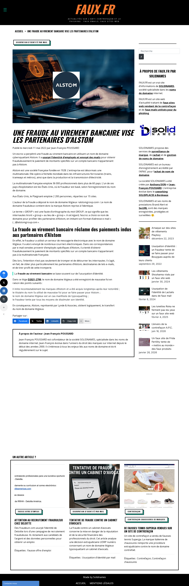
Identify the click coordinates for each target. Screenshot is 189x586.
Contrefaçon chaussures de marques (146, 519)
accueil (19, 31)
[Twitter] (4, 282)
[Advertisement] (157, 407)
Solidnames (99, 577)
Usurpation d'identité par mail (98, 557)
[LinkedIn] (4, 291)
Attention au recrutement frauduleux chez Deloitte (38, 521)
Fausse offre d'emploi (28, 511)
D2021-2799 (34, 279)
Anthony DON (158, 184)
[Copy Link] (4, 299)
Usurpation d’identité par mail (31, 42)
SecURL (143, 208)
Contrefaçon (134, 511)
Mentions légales (101, 583)
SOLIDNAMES (166, 86)
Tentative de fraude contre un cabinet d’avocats (93, 521)
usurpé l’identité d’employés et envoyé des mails (71, 157)
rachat (156, 155)
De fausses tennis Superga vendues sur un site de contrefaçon (148, 529)
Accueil (81, 583)
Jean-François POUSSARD (65, 148)
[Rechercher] (141, 56)
